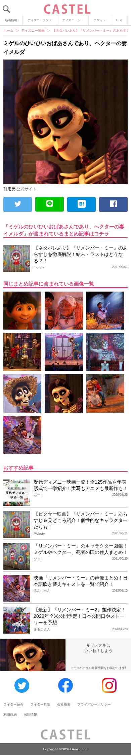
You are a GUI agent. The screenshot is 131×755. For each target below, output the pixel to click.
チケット (100, 20)
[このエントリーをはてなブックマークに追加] (81, 204)
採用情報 (30, 714)
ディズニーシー (72, 20)
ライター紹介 (13, 704)
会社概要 (64, 704)
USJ (119, 20)
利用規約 (10, 714)
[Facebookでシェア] (113, 204)
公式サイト (26, 189)
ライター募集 (40, 704)
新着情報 (11, 20)
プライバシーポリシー (94, 704)
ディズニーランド (40, 20)
